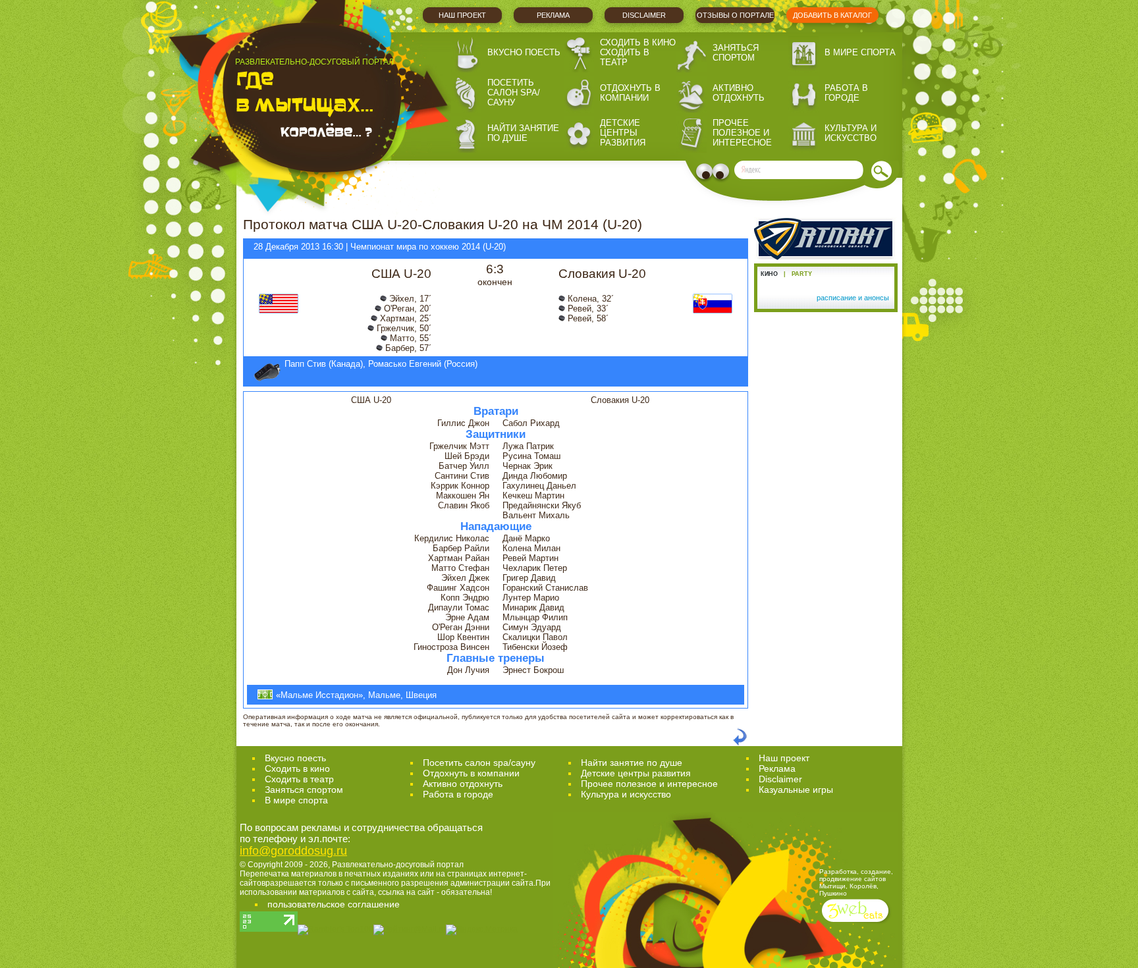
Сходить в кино (638, 42)
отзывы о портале (735, 15)
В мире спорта (860, 52)
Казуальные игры (796, 789)
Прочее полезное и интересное (742, 133)
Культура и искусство (851, 133)
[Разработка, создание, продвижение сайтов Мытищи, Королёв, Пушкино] (856, 923)
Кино (769, 274)
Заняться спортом (736, 53)
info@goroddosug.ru (293, 850)
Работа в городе (846, 93)
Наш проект (462, 15)
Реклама (553, 15)
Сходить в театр (624, 57)
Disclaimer (644, 15)
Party (802, 274)
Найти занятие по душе (523, 133)
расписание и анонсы (853, 298)
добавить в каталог (832, 15)
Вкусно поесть (523, 52)
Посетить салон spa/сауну (513, 92)
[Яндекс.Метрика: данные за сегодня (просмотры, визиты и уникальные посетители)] (482, 930)
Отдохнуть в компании (630, 93)
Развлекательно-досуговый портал (398, 864)
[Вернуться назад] (740, 743)
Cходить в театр (299, 779)
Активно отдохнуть (739, 93)
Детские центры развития (622, 133)
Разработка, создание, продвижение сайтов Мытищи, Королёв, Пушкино (856, 882)
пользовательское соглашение (333, 904)
